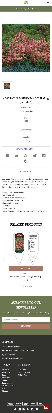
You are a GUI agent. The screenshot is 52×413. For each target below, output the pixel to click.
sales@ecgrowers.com (14, 358)
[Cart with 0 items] (48, 3)
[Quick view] (23, 268)
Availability (6, 369)
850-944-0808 (10, 354)
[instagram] (32, 409)
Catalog (5, 375)
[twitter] (15, 409)
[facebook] (23, 409)
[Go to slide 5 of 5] (4, 259)
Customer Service (8, 385)
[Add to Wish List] (29, 268)
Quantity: (26, 137)
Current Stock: (26, 130)
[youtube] (37, 409)
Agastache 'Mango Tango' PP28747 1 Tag (26, 278)
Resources (6, 377)
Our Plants (22, 369)
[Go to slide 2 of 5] (47, 259)
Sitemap (5, 391)
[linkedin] (19, 409)
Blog (3, 388)
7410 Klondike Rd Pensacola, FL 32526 (19, 350)
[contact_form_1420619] (46, 407)
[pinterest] (28, 409)
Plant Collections (24, 372)
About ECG (6, 372)
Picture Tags (22, 375)
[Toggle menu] (3, 3)
